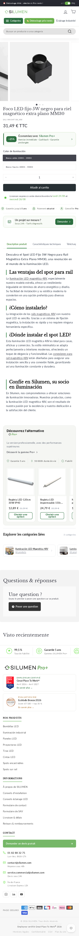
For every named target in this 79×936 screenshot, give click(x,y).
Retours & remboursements (18, 823)
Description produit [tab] (17, 244)
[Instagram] (6, 894)
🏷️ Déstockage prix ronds (39, 20)
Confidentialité (39, 932)
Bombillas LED (11, 726)
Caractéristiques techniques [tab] (47, 244)
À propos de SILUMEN (15, 786)
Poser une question (26, 606)
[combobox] (39, 31)
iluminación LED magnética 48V (28, 278)
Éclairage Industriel (66, 20)
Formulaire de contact (14, 805)
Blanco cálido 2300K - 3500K (19, 158)
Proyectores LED (12, 744)
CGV (50, 932)
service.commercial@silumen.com (26, 872)
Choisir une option (20, 515)
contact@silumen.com (20, 862)
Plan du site (60, 932)
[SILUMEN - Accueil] (39, 667)
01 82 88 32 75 (16, 852)
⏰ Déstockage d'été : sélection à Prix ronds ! (23, 3)
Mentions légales (21, 932)
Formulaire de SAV (13, 811)
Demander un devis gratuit (20, 843)
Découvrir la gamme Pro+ (21, 452)
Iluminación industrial (14, 732)
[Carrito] (73, 11)
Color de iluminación (14, 151)
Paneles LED (10, 738)
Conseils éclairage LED (15, 799)
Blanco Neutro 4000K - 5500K (19, 167)
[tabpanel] (39, 332)
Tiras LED (8, 750)
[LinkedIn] (14, 894)
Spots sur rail (10, 769)
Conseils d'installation (15, 793)
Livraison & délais (12, 817)
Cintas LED (9, 757)
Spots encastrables (13, 763)
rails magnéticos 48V (43, 314)
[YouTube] (21, 894)
